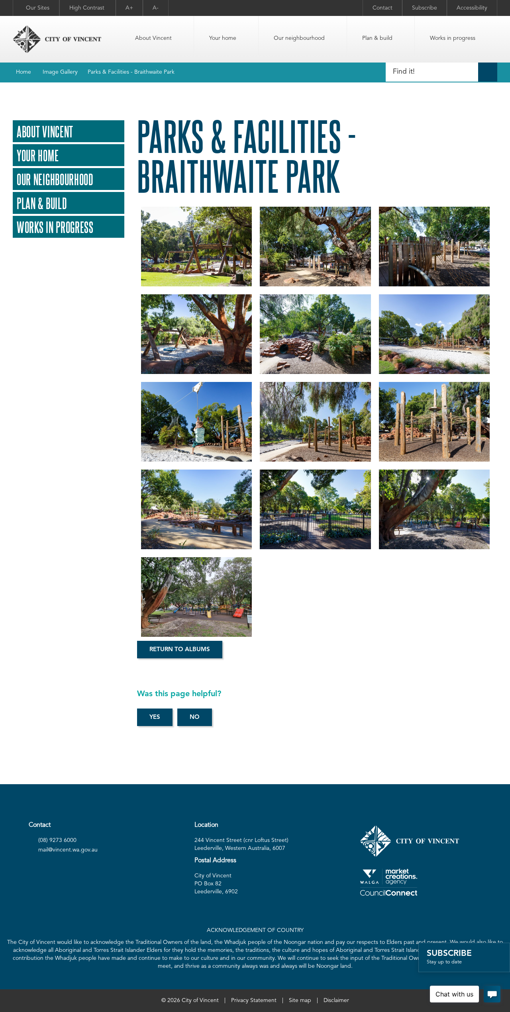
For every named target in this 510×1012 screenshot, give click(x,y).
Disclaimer (336, 1000)
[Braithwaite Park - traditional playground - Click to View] (434, 509)
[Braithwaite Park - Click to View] (196, 246)
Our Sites (37, 8)
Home (23, 72)
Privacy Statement (254, 1000)
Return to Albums (179, 650)
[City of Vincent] (57, 39)
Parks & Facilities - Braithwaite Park (131, 72)
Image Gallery (60, 72)
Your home (222, 38)
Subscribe (424, 8)
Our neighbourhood (299, 38)
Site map (300, 1000)
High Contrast (87, 8)
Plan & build (377, 38)
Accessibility (472, 8)
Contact (382, 8)
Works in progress (452, 38)
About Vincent (153, 38)
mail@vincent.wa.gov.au (68, 850)
